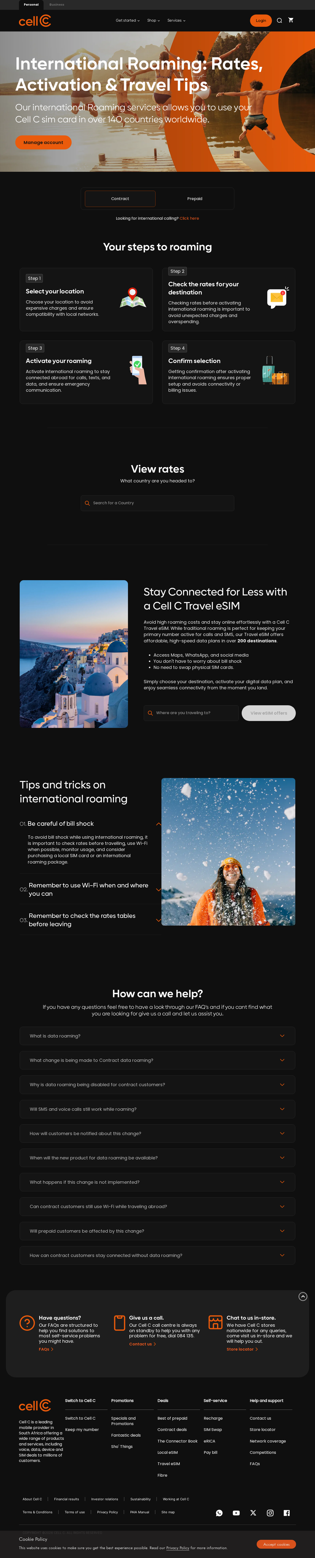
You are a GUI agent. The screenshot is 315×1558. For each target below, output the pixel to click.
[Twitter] (254, 1514)
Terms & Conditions (37, 1512)
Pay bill (210, 1452)
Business (56, 4)
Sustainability (140, 1499)
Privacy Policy (107, 1512)
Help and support (267, 1400)
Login (261, 21)
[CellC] (35, 20)
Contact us (140, 1344)
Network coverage (268, 1441)
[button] (157, 1036)
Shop (152, 20)
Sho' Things (122, 1446)
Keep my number (82, 1429)
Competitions (263, 1452)
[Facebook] (288, 1514)
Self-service (215, 1400)
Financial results (66, 1499)
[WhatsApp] (220, 1514)
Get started (126, 20)
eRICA (209, 1441)
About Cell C (32, 1499)
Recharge (213, 1418)
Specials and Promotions (123, 1421)
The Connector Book (178, 1441)
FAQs (44, 1349)
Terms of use (75, 1512)
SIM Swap (213, 1429)
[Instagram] (271, 1514)
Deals (163, 1400)
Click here (189, 218)
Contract (120, 199)
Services (175, 20)
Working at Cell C (176, 1499)
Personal (31, 4)
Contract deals (172, 1429)
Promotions (122, 1400)
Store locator (240, 1349)
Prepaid (194, 199)
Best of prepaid (172, 1418)
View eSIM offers (269, 713)
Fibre (162, 1475)
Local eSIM (168, 1452)
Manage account (43, 142)
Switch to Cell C (80, 1400)
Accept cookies (276, 1544)
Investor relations (104, 1499)
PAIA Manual (139, 1512)
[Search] (279, 21)
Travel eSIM (169, 1464)
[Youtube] (237, 1514)
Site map (168, 1512)
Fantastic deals (126, 1435)
